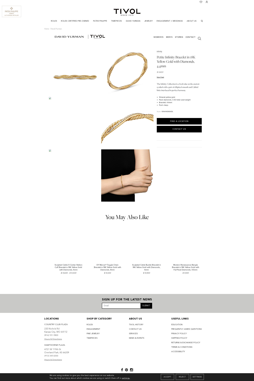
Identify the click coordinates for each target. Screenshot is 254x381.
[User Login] (207, 2)
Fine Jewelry (93, 334)
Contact (190, 37)
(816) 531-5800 (51, 335)
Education (177, 325)
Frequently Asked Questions (186, 329)
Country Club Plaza (56, 325)
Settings (197, 377)
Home (46, 29)
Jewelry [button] (148, 21)
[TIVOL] (127, 12)
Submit (146, 306)
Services (133, 334)
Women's (158, 37)
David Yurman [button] (133, 21)
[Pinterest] (126, 370)
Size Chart (160, 77)
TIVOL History (136, 325)
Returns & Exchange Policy (185, 343)
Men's (169, 37)
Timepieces (92, 338)
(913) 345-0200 (51, 356)
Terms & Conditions (181, 347)
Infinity (159, 51)
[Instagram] (131, 370)
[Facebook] (122, 370)
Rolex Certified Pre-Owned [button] (75, 21)
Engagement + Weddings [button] (170, 21)
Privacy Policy (179, 334)
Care (159, 143)
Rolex (90, 325)
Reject (182, 377)
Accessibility (178, 352)
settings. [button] (126, 378)
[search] (198, 38)
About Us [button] (192, 21)
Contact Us (179, 129)
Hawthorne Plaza (54, 345)
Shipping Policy (179, 338)
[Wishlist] (201, 2)
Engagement (93, 329)
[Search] (202, 21)
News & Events (136, 338)
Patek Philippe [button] (100, 21)
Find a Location (179, 121)
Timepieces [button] (116, 21)
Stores (179, 37)
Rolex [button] (54, 21)
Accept (167, 377)
